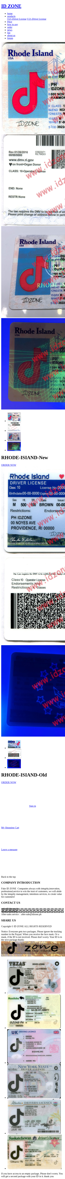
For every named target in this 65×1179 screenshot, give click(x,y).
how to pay (12, 24)
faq (8, 32)
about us (11, 35)
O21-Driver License (16, 19)
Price (9, 21)
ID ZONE (11, 6)
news (9, 30)
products (11, 16)
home (10, 13)
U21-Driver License (36, 19)
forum (10, 38)
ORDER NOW (8, 465)
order (9, 27)
